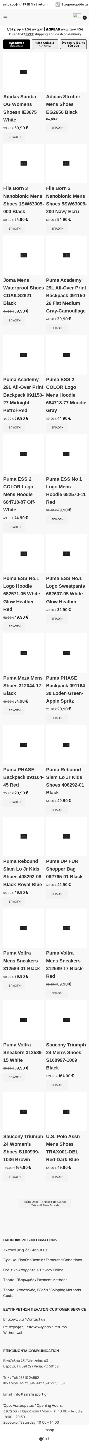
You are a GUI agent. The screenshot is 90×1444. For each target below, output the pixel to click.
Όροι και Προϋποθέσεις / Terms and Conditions (42, 1259)
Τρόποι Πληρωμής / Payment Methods (35, 1279)
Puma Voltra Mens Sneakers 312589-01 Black (21, 960)
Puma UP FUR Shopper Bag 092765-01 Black (64, 869)
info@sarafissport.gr (31, 1394)
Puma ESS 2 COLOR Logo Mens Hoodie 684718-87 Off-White (19, 494)
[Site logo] (45, 17)
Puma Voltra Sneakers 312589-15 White (23, 1052)
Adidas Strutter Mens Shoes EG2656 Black (63, 104)
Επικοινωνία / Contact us (24, 1319)
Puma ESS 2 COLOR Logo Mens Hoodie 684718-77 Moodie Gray (66, 395)
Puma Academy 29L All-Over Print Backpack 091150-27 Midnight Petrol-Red (23, 395)
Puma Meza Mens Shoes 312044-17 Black (23, 685)
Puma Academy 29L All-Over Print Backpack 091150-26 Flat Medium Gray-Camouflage (66, 295)
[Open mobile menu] (5, 17)
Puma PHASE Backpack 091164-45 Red (23, 777)
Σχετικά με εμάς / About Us (25, 1250)
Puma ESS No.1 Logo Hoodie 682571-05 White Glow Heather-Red (21, 594)
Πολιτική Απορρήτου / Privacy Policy (33, 1269)
